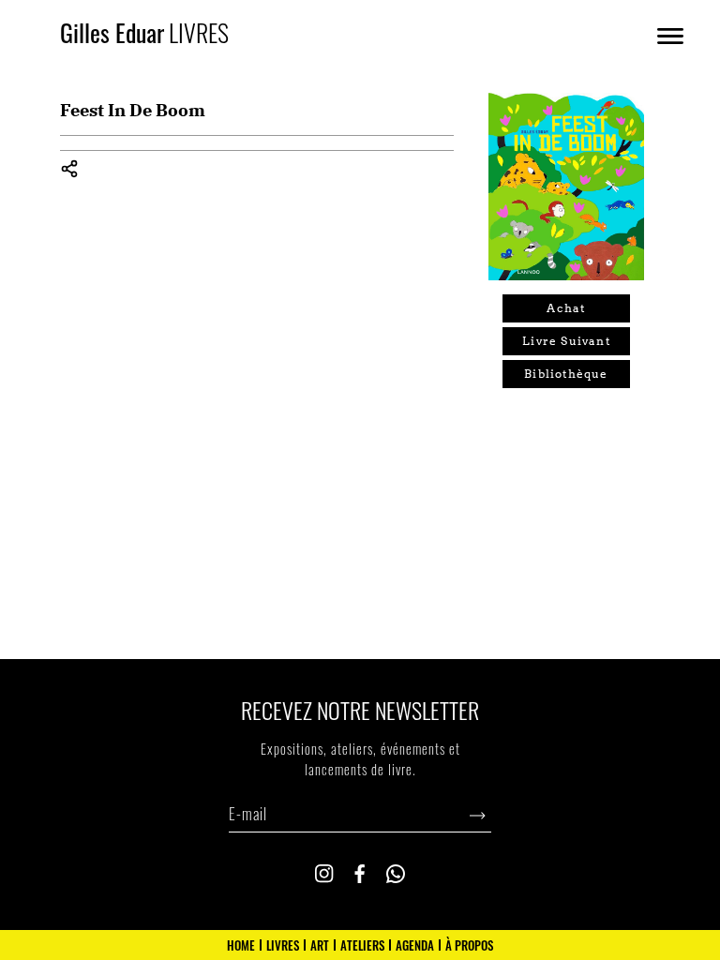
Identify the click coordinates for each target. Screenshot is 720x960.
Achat (566, 308)
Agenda (415, 945)
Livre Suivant (566, 341)
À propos (469, 945)
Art (319, 945)
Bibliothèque (566, 374)
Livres (282, 945)
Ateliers (362, 945)
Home (241, 945)
